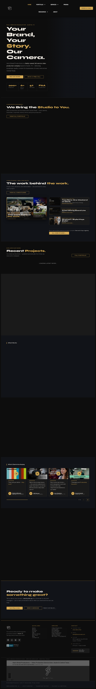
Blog (33, 636)
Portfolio (39, 4)
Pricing (66, 4)
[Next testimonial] (87, 499)
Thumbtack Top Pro (42, 686)
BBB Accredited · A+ (13, 686)
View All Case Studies (18, 192)
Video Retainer (56, 634)
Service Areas (36, 634)
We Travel (35, 635)
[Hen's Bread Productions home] (17, 628)
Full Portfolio (80, 255)
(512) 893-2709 (15, 608)
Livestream (55, 629)
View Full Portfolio (17, 116)
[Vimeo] (19, 640)
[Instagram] (11, 640)
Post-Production (56, 632)
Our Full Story (15, 329)
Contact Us (35, 637)
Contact (38, 682)
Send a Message (33, 608)
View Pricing (34, 426)
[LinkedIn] (8, 640)
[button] (48, 146)
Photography (55, 630)
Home (29, 4)
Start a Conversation (18, 562)
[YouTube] (15, 640)
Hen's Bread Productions (13, 682)
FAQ (33, 632)
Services (53, 4)
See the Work (15, 566)
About (55, 12)
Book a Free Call (34, 76)
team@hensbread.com (79, 634)
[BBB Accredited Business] (13, 645)
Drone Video (55, 631)
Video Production (57, 628)
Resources (42, 12)
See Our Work (15, 76)
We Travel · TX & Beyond (59, 636)
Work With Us (33, 329)
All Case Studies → (59, 233)
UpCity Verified (27, 686)
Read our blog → (49, 608)
